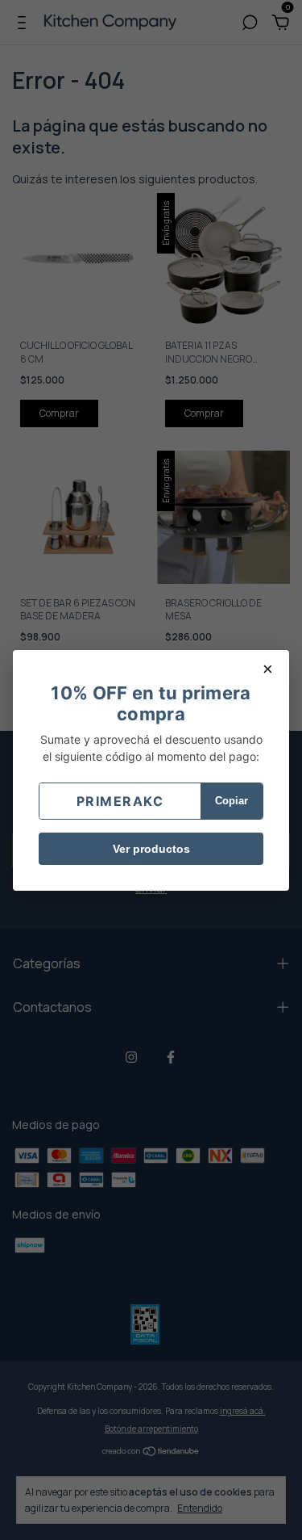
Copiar (231, 801)
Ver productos (151, 848)
